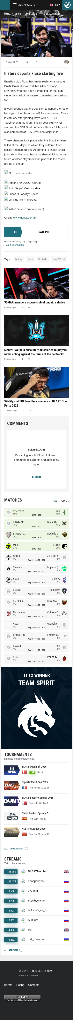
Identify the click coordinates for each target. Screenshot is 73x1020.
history (18, 259)
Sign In (36, 476)
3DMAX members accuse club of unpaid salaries (34, 302)
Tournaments (51, 14)
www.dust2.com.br (25, 218)
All (55, 500)
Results (65, 500)
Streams (31, 14)
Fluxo (30, 259)
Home (6, 14)
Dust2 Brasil (59, 259)
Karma (8, 985)
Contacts (33, 985)
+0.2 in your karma (14, 245)
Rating (20, 985)
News (18, 14)
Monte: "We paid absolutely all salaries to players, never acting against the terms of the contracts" (35, 352)
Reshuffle (42, 259)
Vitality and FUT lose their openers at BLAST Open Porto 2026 (36, 403)
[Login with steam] (67, 5)
